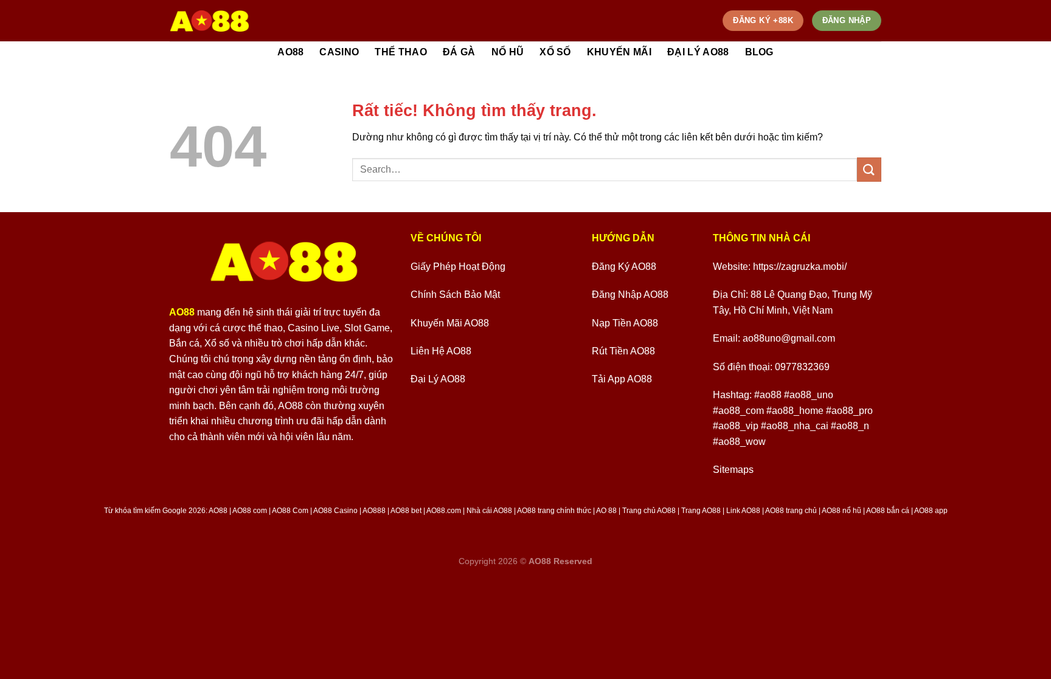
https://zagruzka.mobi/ (800, 266)
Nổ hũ (507, 52)
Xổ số (555, 52)
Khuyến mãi (619, 52)
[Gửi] (869, 169)
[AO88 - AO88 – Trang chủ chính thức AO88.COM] (209, 20)
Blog (759, 52)
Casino (339, 52)
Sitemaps (733, 469)
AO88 (290, 52)
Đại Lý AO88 (698, 52)
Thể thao (401, 52)
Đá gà (459, 52)
